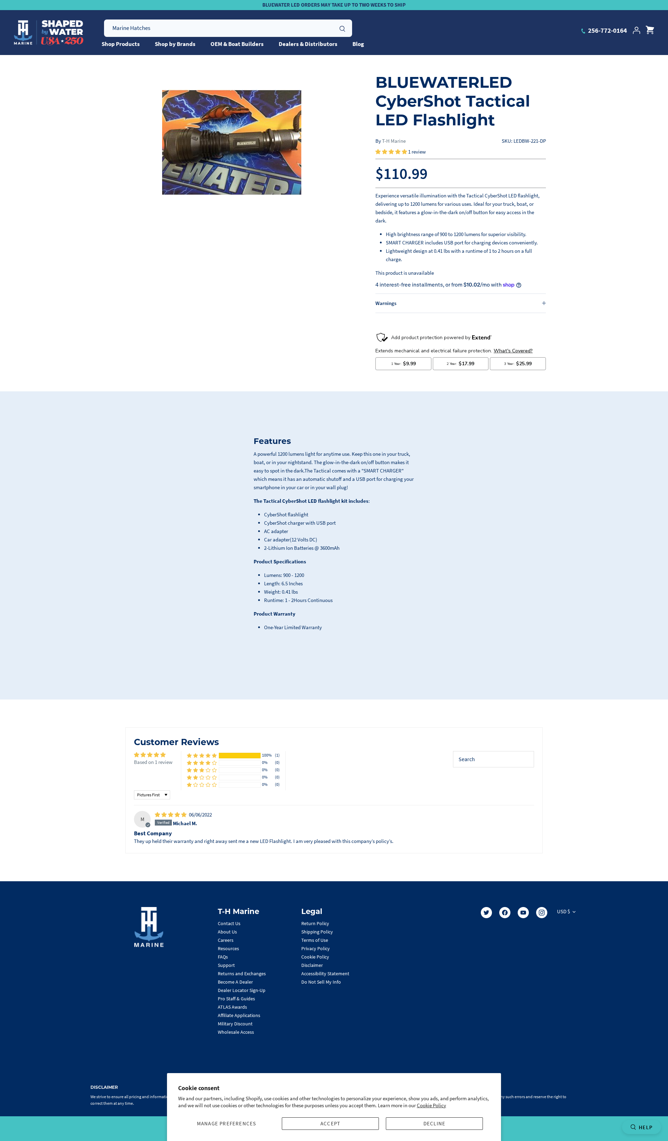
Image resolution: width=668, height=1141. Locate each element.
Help (646, 1127)
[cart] (650, 30)
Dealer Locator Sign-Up (241, 990)
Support (226, 965)
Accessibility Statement (325, 973)
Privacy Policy (315, 948)
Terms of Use (314, 940)
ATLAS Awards (232, 1007)
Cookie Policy (431, 1105)
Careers (225, 940)
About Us (227, 932)
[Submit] (342, 28)
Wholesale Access (236, 1032)
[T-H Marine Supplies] (49, 32)
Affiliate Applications (239, 1015)
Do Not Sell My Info (321, 982)
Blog (358, 44)
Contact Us (229, 923)
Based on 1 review (153, 762)
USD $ (563, 911)
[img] (171, 814)
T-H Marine (394, 141)
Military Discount (235, 1024)
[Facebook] (504, 912)
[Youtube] (523, 912)
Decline (434, 1123)
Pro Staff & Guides (236, 998)
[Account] (636, 30)
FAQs (223, 957)
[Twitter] (486, 912)
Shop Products (121, 44)
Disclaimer (312, 965)
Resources (228, 948)
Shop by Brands (175, 44)
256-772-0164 (607, 30)
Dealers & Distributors (308, 44)
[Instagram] (541, 912)
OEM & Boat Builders (237, 44)
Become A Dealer (235, 982)
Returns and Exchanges (242, 973)
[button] (391, 151)
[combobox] (228, 28)
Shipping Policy (317, 932)
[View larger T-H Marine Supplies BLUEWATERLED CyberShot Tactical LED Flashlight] (231, 142)
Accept (330, 1123)
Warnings (385, 303)
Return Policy (315, 923)
